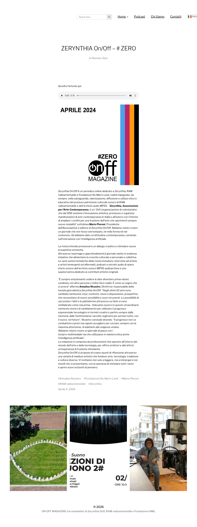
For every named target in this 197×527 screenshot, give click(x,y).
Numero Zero (100, 58)
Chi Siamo (157, 16)
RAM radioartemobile (73, 383)
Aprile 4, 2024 (66, 389)
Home (122, 16)
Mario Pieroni (131, 378)
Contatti (175, 16)
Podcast (139, 16)
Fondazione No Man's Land (102, 378)
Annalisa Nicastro (70, 378)
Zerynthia (96, 383)
